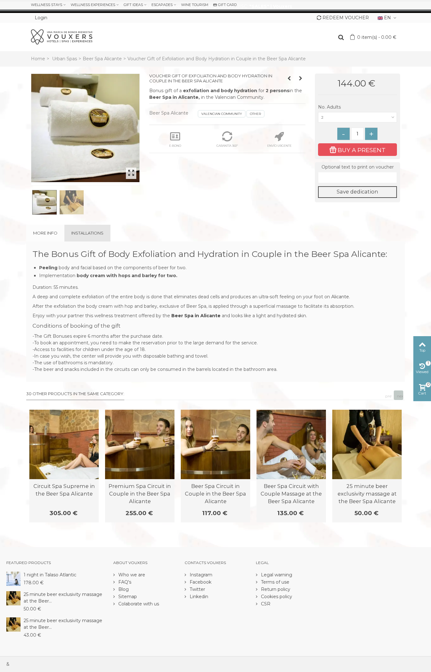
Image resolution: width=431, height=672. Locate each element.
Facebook (199, 582)
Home (38, 59)
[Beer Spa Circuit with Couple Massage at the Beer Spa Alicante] (291, 444)
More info (45, 232)
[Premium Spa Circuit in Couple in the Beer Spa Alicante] (139, 444)
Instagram (200, 575)
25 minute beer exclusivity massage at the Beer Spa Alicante (367, 494)
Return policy (275, 589)
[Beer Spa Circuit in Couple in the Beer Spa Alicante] (215, 444)
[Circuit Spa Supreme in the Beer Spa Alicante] (64, 444)
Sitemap (127, 596)
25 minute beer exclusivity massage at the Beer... (63, 598)
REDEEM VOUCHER (345, 18)
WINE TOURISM (194, 5)
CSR (265, 604)
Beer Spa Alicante (102, 59)
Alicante (340, 297)
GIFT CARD (227, 5)
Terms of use (274, 582)
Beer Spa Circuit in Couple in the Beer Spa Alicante (215, 494)
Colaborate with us (138, 604)
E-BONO (175, 145)
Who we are (131, 575)
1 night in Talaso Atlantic (50, 575)
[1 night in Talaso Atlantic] (13, 578)
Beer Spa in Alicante (196, 315)
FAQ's (124, 582)
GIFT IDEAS (133, 5)
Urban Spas (64, 59)
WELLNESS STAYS (46, 5)
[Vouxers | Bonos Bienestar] (61, 36)
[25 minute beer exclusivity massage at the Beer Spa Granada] (13, 624)
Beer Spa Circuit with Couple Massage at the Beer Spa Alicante (291, 494)
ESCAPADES (162, 5)
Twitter (196, 589)
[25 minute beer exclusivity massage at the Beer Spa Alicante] (367, 444)
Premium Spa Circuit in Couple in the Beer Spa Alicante (140, 494)
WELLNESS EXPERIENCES (93, 5)
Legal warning (276, 575)
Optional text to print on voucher (358, 167)
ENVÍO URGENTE (279, 145)
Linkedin (198, 596)
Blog (123, 589)
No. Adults (330, 107)
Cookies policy (276, 596)
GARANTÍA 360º (227, 145)
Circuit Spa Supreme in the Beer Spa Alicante (64, 490)
